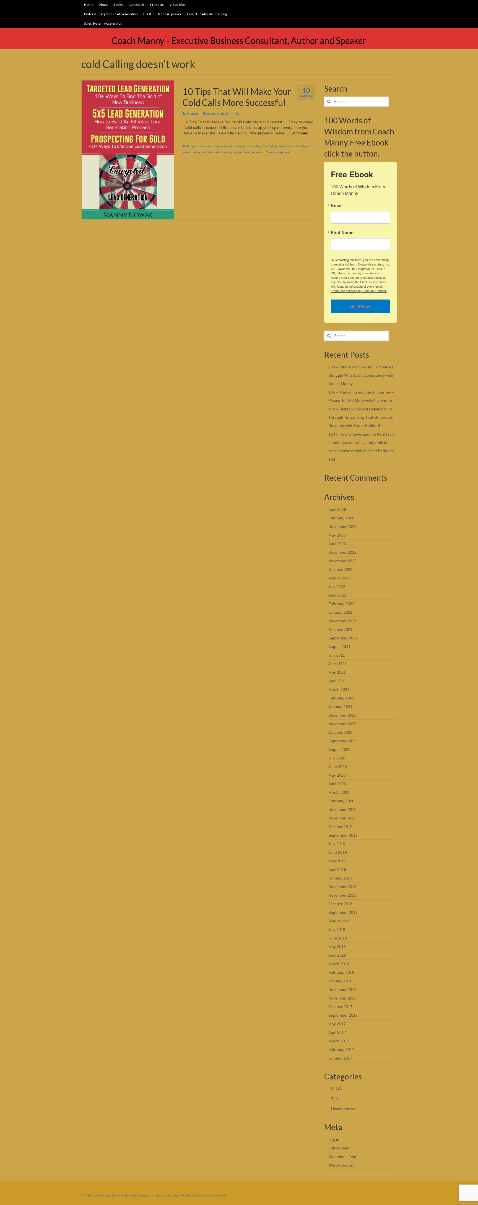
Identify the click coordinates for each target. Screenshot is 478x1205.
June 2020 (337, 766)
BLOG (225, 113)
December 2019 (342, 809)
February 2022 (341, 604)
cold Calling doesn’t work (278, 146)
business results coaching (228, 146)
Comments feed (342, 1156)
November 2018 (342, 895)
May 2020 (337, 775)
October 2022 (340, 569)
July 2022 (336, 586)
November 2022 (342, 561)
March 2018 (338, 964)
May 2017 (337, 1024)
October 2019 (340, 826)
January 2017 (340, 1058)
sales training (222, 152)
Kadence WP (217, 1195)
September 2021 (343, 638)
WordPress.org (341, 1165)
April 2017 (337, 1032)
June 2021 (337, 664)
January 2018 (340, 981)
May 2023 (337, 535)
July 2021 (336, 655)
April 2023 (337, 544)
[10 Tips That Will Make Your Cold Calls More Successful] (128, 149)
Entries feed (338, 1148)
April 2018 (337, 955)
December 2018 (342, 886)
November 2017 (342, 998)
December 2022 (342, 552)
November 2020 (342, 724)
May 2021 (337, 672)
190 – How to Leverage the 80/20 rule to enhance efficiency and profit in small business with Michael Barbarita (361, 442)
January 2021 (340, 706)
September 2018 (343, 912)
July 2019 (336, 844)
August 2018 (339, 921)
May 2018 (337, 946)
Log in (333, 1139)
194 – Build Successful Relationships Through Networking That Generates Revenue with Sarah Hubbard (360, 417)
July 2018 (336, 929)
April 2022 (337, 595)
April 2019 (337, 869)
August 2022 (339, 578)
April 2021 (337, 681)
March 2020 (338, 792)
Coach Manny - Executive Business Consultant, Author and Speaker (239, 40)
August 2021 (339, 646)
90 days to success (198, 146)
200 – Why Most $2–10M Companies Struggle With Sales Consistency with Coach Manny (360, 375)
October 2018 (340, 904)
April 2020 (337, 784)
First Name (342, 232)
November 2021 (342, 621)
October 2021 (340, 629)
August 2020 (339, 749)
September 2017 (343, 1015)
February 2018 (341, 972)
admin (194, 113)
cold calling (253, 146)
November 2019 (342, 818)
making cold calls (201, 152)
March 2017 (338, 1041)
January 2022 (340, 612)
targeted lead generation (248, 152)
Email (336, 205)
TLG (335, 1099)
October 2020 (340, 732)
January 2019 (340, 878)
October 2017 (340, 1006)
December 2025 (342, 526)
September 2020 (343, 741)
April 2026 (337, 509)
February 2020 (341, 801)
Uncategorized (344, 1109)
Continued (299, 133)
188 (331, 459)
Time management (278, 152)
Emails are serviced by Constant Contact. (359, 290)
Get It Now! (360, 306)
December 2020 (342, 715)
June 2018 (337, 938)
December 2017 (342, 989)
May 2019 (337, 861)
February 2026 (341, 518)
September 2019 (343, 835)
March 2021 (338, 689)
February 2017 (341, 1049)
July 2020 (336, 758)
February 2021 (341, 698)
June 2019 (337, 852)
